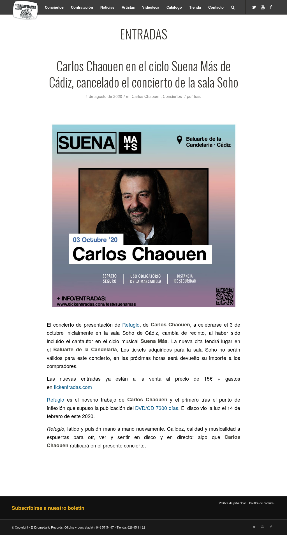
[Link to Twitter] (254, 7)
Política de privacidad (233, 503)
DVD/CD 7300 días (156, 407)
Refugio (131, 324)
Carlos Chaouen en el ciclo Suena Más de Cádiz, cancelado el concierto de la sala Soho (143, 73)
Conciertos (172, 96)
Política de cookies (261, 503)
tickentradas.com (73, 386)
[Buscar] (232, 7)
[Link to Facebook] (271, 7)
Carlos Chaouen (146, 96)
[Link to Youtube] (262, 7)
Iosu (198, 96)
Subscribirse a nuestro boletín (48, 508)
